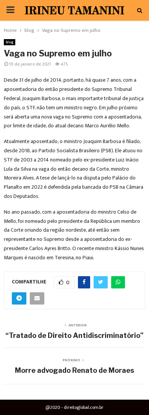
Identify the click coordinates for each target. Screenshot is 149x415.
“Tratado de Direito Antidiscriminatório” (74, 335)
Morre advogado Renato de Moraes (74, 370)
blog (9, 42)
